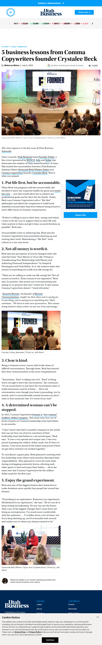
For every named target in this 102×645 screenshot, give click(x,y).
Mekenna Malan (11, 65)
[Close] (98, 617)
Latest (39, 604)
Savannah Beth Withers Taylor (33, 169)
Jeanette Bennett (11, 293)
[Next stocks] (92, 23)
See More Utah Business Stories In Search (67, 65)
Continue (50, 640)
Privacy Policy (35, 632)
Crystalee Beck (39, 172)
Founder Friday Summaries (14, 47)
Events (71, 604)
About (39, 609)
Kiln (38, 160)
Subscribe (83, 12)
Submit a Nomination (49, 3)
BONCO (31, 160)
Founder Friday (46, 157)
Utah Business (25, 157)
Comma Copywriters (12, 172)
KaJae (48, 160)
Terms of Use (19, 632)
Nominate (73, 609)
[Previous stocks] (9, 23)
